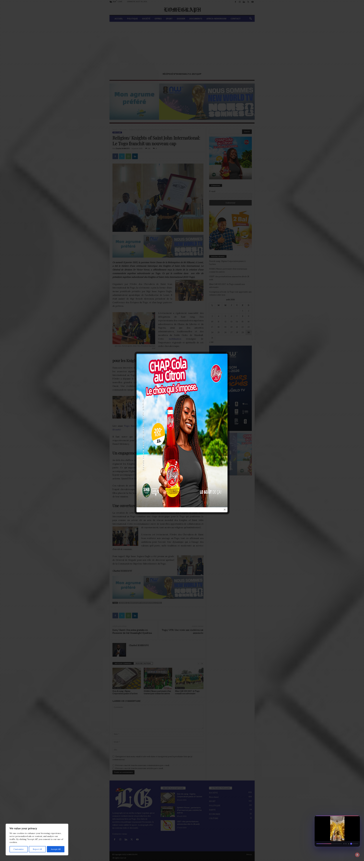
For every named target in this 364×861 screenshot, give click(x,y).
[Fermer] (356, 818)
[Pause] (346, 818)
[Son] (351, 818)
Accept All (55, 849)
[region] (37, 839)
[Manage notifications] (357, 854)
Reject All (37, 849)
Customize (19, 849)
